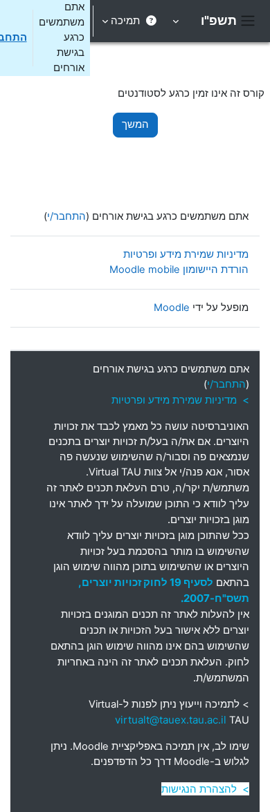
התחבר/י (66, 216)
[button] (176, 21)
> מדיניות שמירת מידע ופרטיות (180, 399)
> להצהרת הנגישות (205, 788)
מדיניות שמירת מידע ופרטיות (186, 254)
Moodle (172, 307)
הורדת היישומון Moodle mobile (179, 269)
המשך (135, 124)
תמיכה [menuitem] (125, 21)
